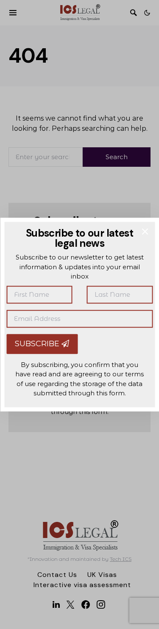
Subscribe (38, 343)
